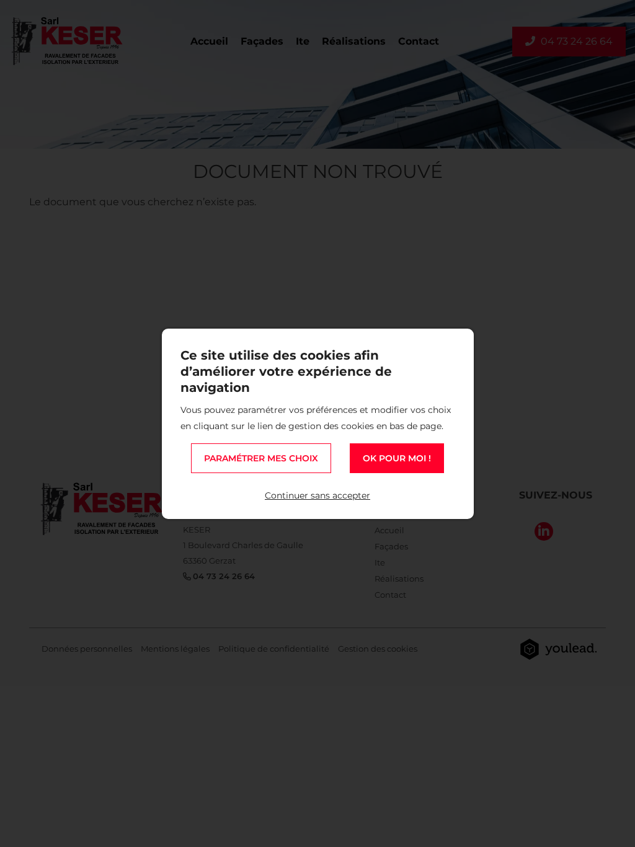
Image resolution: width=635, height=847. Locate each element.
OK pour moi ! (397, 458)
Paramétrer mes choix (261, 458)
